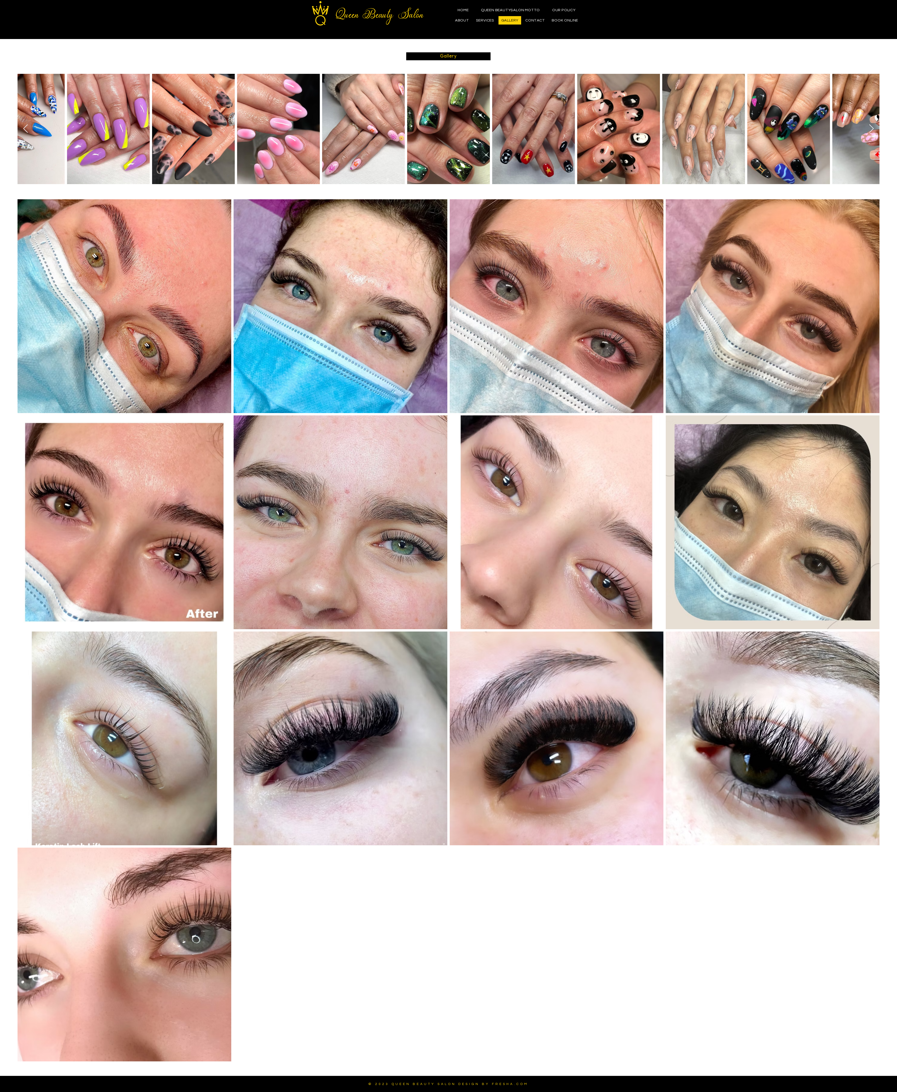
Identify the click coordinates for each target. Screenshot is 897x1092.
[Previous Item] (25, 128)
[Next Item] (871, 128)
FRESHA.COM (510, 1084)
